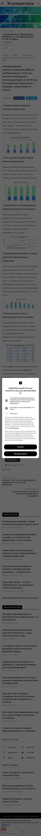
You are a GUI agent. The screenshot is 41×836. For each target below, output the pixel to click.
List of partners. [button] (14, 428)
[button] (20, 413)
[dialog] (20, 418)
